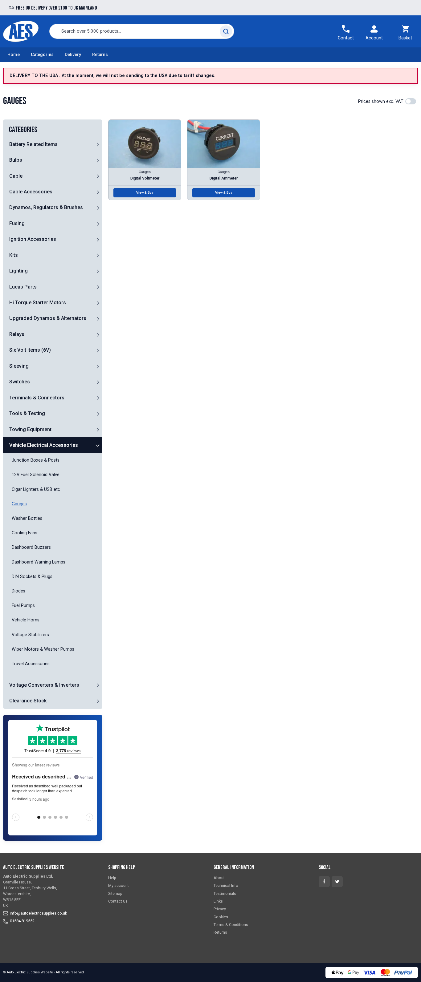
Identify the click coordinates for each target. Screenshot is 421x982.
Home (13, 54)
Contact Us (118, 901)
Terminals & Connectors (36, 398)
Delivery (73, 54)
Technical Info (226, 885)
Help (112, 877)
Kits (13, 255)
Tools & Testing (27, 413)
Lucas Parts (23, 287)
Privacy (220, 909)
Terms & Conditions (231, 924)
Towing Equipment (30, 429)
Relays (16, 334)
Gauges (145, 172)
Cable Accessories (30, 192)
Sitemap (115, 893)
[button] (98, 144)
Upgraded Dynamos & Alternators (47, 318)
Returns (100, 54)
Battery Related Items (33, 144)
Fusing (17, 223)
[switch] (410, 101)
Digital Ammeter (224, 178)
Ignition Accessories (32, 239)
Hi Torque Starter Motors (37, 302)
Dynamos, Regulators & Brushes (46, 207)
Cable (15, 176)
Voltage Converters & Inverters (44, 685)
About (219, 877)
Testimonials (225, 893)
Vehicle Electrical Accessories (43, 445)
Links (218, 901)
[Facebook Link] (324, 881)
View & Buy (144, 193)
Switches (19, 382)
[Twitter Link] (337, 881)
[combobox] (141, 31)
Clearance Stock (28, 701)
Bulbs (15, 160)
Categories (42, 54)
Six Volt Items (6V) (30, 350)
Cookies (221, 917)
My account (118, 885)
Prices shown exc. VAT (380, 101)
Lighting (18, 271)
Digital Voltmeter (144, 178)
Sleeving (19, 366)
